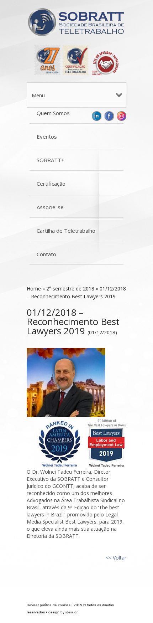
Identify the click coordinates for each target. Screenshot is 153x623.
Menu (38, 95)
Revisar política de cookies (48, 605)
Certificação (51, 183)
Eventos (47, 136)
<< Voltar (116, 557)
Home (34, 288)
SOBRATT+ (50, 160)
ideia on (72, 612)
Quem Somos (53, 113)
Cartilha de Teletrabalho (66, 230)
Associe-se (50, 207)
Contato (46, 254)
